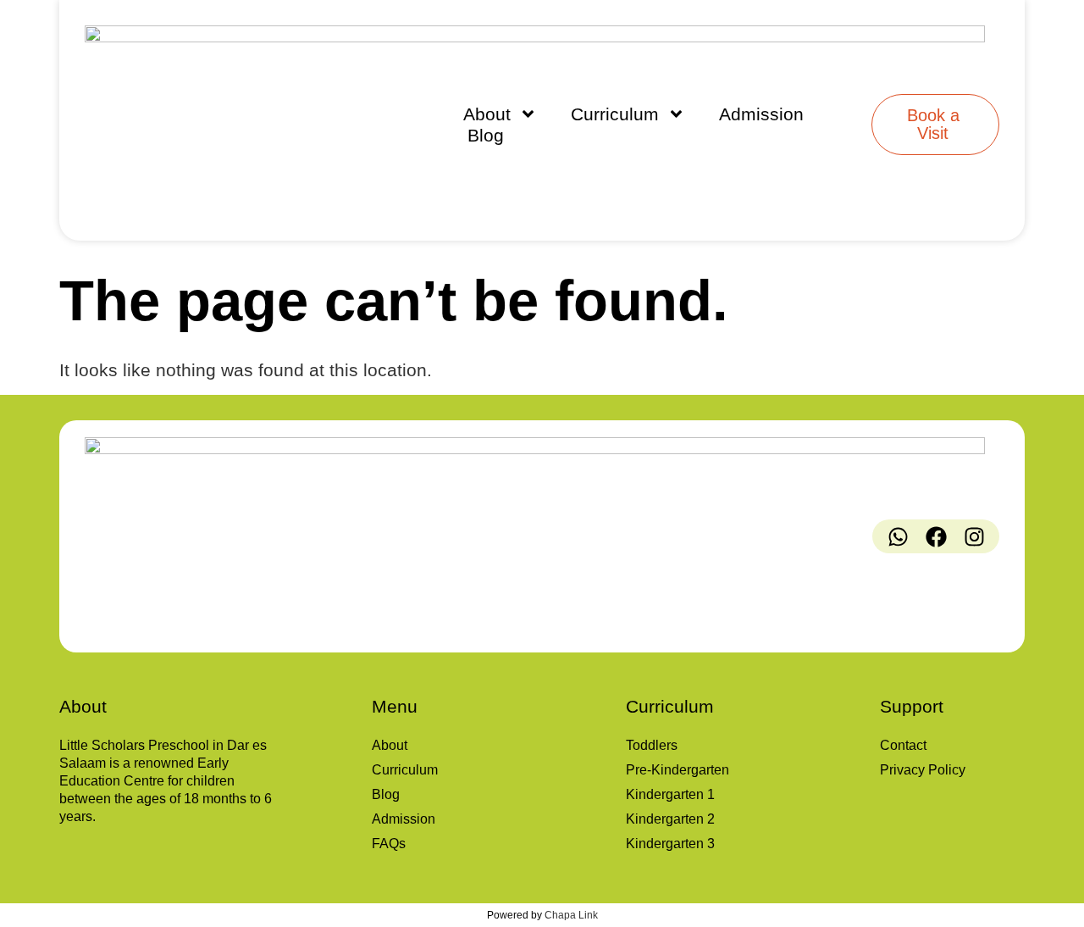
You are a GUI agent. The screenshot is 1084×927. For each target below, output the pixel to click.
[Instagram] (974, 536)
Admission (761, 114)
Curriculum (615, 114)
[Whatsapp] (898, 536)
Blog (485, 135)
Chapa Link (571, 915)
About (487, 114)
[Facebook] (936, 536)
